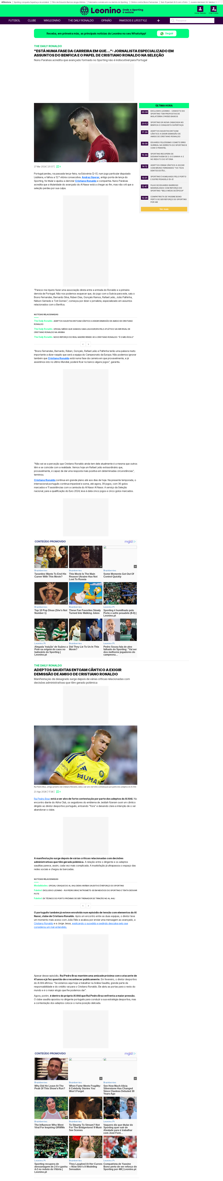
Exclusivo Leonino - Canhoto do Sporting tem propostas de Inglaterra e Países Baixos (167, 114)
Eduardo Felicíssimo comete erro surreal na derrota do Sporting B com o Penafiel (168, 145)
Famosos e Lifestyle (133, 20)
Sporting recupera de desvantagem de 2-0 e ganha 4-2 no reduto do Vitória (167, 156)
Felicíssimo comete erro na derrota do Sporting (108, 2)
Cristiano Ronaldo (58, 358)
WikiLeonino (52, 20)
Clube (32, 20)
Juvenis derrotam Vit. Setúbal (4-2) (205, 2)
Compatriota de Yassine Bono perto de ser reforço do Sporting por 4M (168, 199)
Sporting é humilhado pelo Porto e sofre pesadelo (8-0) (168, 177)
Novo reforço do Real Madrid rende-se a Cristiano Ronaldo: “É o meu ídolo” (94, 337)
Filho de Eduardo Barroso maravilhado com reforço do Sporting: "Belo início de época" (167, 188)
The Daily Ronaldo (81, 20)
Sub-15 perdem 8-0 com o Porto (174, 2)
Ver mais (164, 209)
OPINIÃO (106, 20)
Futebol (14, 20)
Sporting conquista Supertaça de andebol (31, 2)
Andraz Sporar (90, 177)
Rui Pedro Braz (42, 798)
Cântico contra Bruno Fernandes (144, 2)
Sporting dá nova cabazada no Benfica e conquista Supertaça (167, 123)
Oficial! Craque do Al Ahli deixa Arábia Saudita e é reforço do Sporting (86, 885)
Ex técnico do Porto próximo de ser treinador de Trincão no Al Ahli (79, 898)
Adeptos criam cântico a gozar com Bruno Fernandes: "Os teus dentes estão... (167, 168)
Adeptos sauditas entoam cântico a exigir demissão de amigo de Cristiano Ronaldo (165, 134)
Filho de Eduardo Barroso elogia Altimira (68, 2)
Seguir (169, 33)
